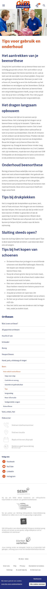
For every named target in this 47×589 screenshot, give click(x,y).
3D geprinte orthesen (11, 329)
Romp (4, 348)
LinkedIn (10, 471)
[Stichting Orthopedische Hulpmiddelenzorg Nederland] (23, 506)
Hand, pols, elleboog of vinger (14, 360)
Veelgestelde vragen (12, 402)
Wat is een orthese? (10, 323)
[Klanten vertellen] (23, 540)
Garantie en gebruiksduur (14, 385)
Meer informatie (10, 398)
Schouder (5, 342)
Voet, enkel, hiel (8, 412)
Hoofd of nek (7, 336)
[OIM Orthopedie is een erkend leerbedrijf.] (23, 521)
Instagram (11, 476)
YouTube (10, 466)
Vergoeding (9, 393)
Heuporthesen (8, 354)
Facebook (10, 461)
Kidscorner (6, 418)
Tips (6, 389)
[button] (44, 5)
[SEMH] (23, 490)
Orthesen (7, 316)
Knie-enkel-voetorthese (11, 371)
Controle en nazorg (12, 380)
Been (4, 366)
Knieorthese (7, 406)
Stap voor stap (10, 376)
